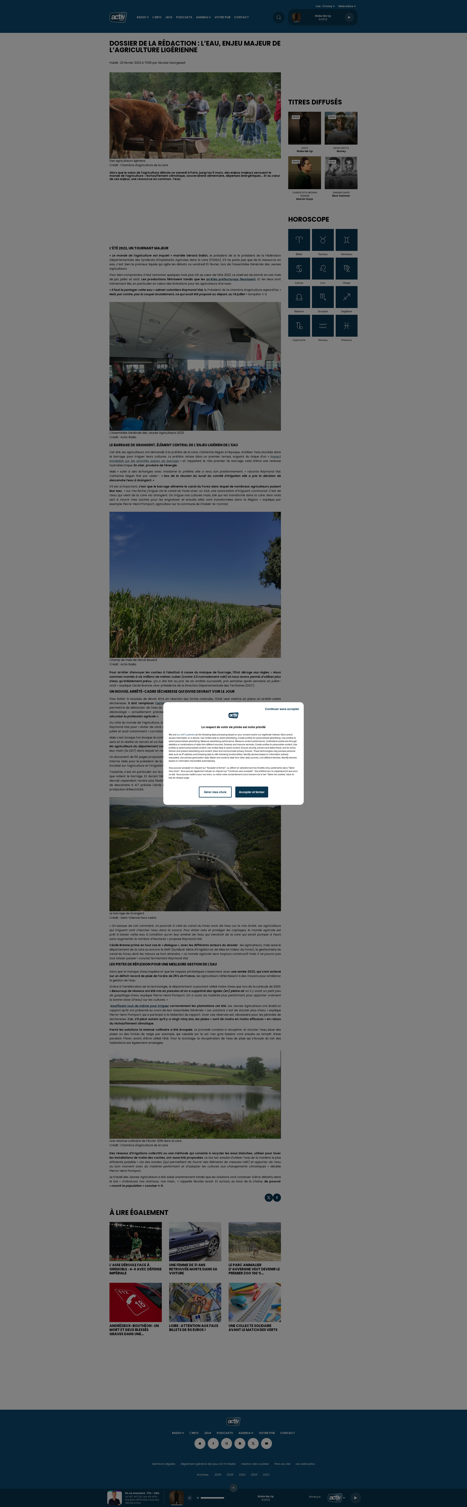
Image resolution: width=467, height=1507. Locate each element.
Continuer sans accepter (282, 709)
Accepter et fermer (252, 792)
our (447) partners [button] (186, 734)
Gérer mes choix (215, 792)
